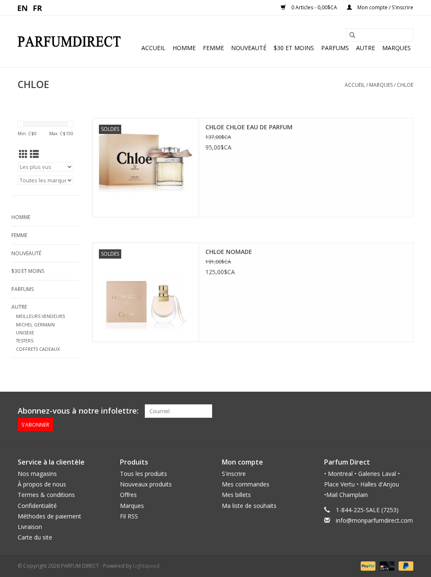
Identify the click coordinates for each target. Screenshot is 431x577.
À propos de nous (42, 484)
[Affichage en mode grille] (23, 154)
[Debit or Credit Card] (386, 565)
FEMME (213, 48)
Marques (396, 48)
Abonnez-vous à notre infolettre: (78, 410)
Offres (128, 495)
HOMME (184, 48)
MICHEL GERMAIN (35, 324)
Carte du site (35, 537)
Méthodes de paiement (49, 516)
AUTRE (365, 48)
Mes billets (236, 495)
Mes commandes (245, 484)
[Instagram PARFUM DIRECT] (406, 411)
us (23, 7)
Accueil (153, 48)
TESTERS (24, 340)
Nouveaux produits (146, 484)
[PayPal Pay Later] (404, 565)
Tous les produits (143, 474)
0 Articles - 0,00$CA (314, 7)
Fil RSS (129, 516)
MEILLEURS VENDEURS (40, 316)
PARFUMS (335, 48)
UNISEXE (25, 332)
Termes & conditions (46, 495)
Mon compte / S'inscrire (384, 7)
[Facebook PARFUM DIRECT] (391, 411)
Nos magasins (37, 474)
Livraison (30, 527)
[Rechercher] (352, 35)
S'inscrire (234, 474)
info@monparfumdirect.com (374, 520)
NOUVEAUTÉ (248, 48)
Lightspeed (146, 565)
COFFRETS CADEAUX (38, 349)
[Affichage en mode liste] (34, 154)
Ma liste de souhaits (249, 506)
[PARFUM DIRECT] (69, 41)
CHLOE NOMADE (228, 252)
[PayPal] (367, 565)
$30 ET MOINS (294, 48)
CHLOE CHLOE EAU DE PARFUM (249, 127)
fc (37, 7)
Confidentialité (37, 506)
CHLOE (405, 84)
